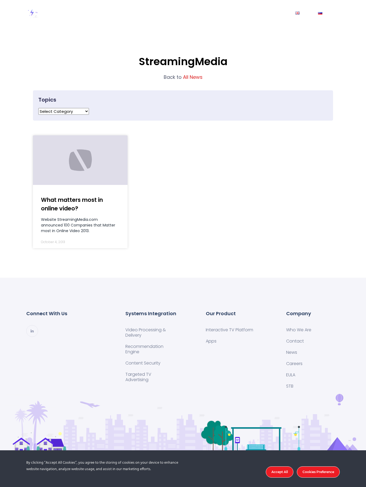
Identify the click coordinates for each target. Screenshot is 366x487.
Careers (294, 363)
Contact (251, 13)
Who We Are (218, 13)
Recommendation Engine (144, 349)
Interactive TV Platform (229, 330)
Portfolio (185, 13)
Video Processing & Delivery (145, 332)
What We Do (151, 13)
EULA (290, 375)
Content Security (142, 363)
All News (183, 77)
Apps (211, 341)
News (277, 13)
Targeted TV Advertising (138, 377)
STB (289, 386)
